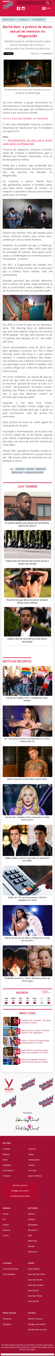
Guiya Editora (33, 1269)
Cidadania (7, 1165)
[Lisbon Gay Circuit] (27, 1119)
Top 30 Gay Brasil (10, 1269)
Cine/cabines (8, 1170)
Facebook (7, 1318)
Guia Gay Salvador (36, 1285)
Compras (7, 1176)
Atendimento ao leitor (20, 1196)
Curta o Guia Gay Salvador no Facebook (25, 118)
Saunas (31, 1165)
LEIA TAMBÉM (27, 486)
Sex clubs (32, 1170)
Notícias (23, 19)
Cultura (6, 1224)
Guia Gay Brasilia (35, 1279)
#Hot (30, 1235)
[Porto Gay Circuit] (27, 1128)
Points (31, 1154)
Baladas (6, 1154)
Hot (4, 1219)
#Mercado (32, 1241)
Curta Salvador (9, 1274)
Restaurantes (34, 1159)
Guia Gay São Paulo (36, 1274)
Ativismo (6, 1230)
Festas (5, 1214)
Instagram (7, 1324)
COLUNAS (7, 1263)
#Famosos (32, 1251)
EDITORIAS (33, 1208)
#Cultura (31, 1219)
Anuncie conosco (20, 1185)
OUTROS (32, 1313)
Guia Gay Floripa (35, 1295)
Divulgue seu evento (20, 1190)
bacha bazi (20, 469)
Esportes (32, 1149)
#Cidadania (38, 19)
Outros (6, 1235)
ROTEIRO (7, 1143)
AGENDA (33, 992)
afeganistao (41, 469)
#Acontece (32, 1230)
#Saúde (31, 1246)
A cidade (6, 1149)
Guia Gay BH (33, 1290)
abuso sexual (17, 472)
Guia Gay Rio (33, 1301)
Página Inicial (8, 19)
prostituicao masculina (34, 472)
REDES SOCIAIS (9, 1313)
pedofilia (30, 469)
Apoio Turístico (35, 1176)
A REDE (31, 1263)
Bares (5, 1159)
